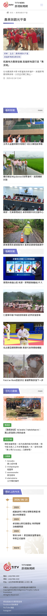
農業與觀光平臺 (22, 53)
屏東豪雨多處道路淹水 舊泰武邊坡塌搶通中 (23, 244)
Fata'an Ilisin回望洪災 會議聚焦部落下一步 (23, 380)
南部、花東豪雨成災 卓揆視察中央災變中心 (23, 212)
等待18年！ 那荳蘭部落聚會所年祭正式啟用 (27, 537)
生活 (11, 53)
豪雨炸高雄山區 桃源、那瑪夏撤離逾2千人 (23, 282)
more (16, 548)
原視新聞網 (21, 6)
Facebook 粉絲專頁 (10, 604)
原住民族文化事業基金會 (12, 601)
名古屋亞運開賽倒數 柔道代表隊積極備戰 (22, 347)
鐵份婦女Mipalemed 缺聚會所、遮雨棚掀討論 (22, 178)
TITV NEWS (20, 3)
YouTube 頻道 (8, 607)
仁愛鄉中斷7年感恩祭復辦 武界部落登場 (21, 315)
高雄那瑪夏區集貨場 (12, 56)
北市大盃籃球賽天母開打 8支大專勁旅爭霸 (23, 144)
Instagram (7, 610)
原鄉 (6, 53)
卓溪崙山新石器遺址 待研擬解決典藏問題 (26, 525)
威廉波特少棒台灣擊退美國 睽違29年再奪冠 (26, 513)
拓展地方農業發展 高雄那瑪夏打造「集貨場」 (23, 63)
